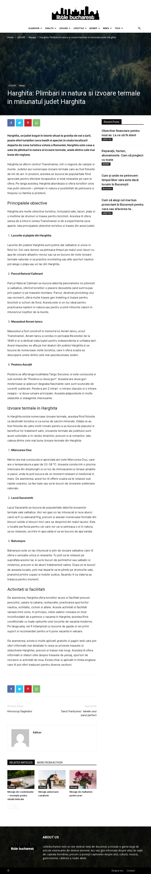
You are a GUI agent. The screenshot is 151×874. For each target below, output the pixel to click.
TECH (117, 28)
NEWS (106, 28)
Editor (37, 732)
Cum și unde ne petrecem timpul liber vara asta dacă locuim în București (120, 180)
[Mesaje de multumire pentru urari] (82, 779)
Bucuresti (107, 188)
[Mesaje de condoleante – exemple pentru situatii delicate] (20, 779)
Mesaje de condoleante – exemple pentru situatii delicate (20, 795)
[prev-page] (9, 806)
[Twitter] (19, 122)
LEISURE (63, 28)
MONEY (93, 28)
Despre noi (117, 870)
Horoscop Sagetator (19, 711)
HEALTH (49, 28)
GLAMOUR (33, 28)
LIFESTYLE (78, 28)
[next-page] (15, 806)
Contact (131, 870)
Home (10, 37)
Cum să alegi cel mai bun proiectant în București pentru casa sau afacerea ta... (122, 204)
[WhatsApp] (36, 122)
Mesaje (32, 37)
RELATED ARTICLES (21, 762)
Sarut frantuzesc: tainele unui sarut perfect (78, 713)
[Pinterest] (28, 122)
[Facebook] (11, 122)
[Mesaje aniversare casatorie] (51, 779)
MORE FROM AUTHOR (50, 762)
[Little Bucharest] (75, 12)
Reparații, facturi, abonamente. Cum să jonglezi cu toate (122, 155)
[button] (139, 28)
